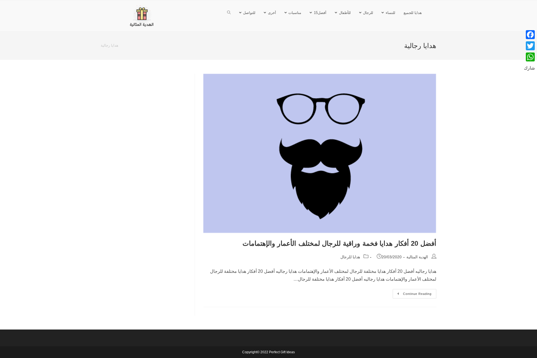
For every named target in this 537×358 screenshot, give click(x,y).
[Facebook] (529, 34)
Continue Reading (412, 292)
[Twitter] (529, 45)
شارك (529, 68)
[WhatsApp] (529, 57)
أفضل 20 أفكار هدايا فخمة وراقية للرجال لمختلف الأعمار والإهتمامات (339, 243)
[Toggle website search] (229, 13)
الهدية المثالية (417, 257)
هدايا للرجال (350, 257)
